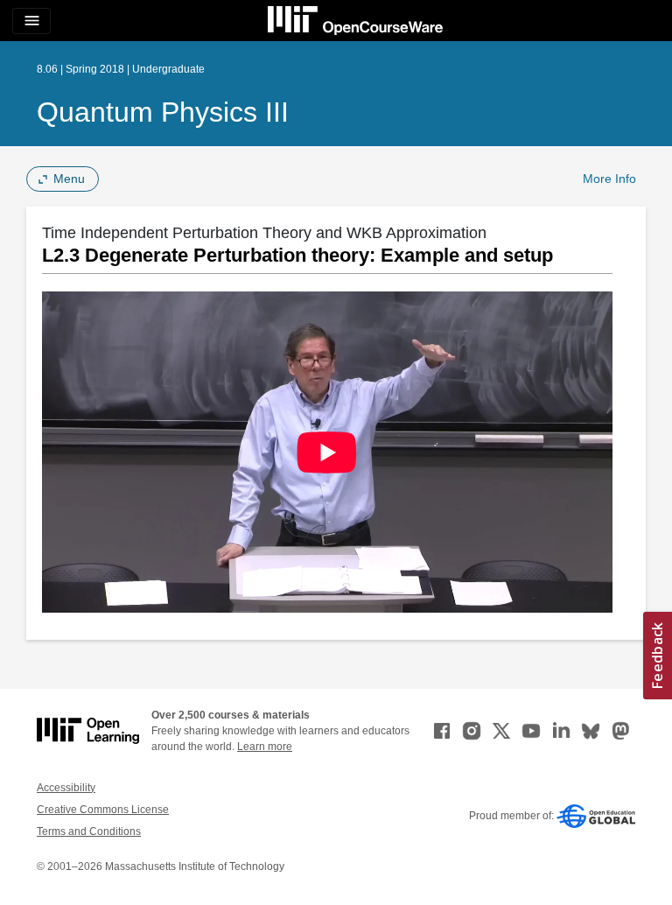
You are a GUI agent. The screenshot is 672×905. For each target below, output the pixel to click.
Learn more (264, 746)
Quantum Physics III (163, 112)
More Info (609, 179)
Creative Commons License (103, 809)
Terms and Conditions (89, 831)
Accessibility (66, 788)
